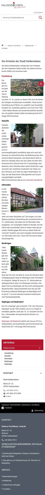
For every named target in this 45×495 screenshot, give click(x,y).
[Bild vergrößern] (27, 87)
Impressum (5, 405)
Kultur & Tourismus (14, 45)
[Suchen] (40, 17)
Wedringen (8, 361)
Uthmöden (8, 359)
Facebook (8, 408)
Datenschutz (26, 405)
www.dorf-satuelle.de (34, 180)
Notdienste (7, 481)
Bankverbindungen (10, 476)
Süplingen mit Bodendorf (11, 321)
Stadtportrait (29, 45)
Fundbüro (6, 489)
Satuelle (7, 356)
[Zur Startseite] (22, 5)
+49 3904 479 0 (12, 390)
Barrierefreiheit (15, 405)
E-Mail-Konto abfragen (11, 485)
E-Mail (7, 396)
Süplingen (8, 364)
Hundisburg (7, 76)
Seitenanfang (38, 410)
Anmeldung (35, 405)
